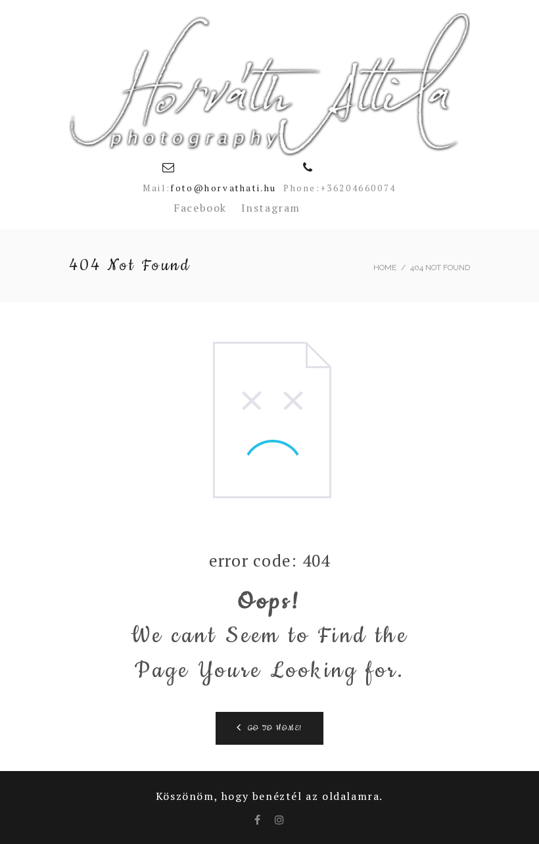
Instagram (270, 207)
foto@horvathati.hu (223, 188)
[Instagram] (280, 820)
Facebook (200, 207)
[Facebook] (258, 820)
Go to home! (275, 728)
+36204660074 (358, 188)
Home (384, 267)
